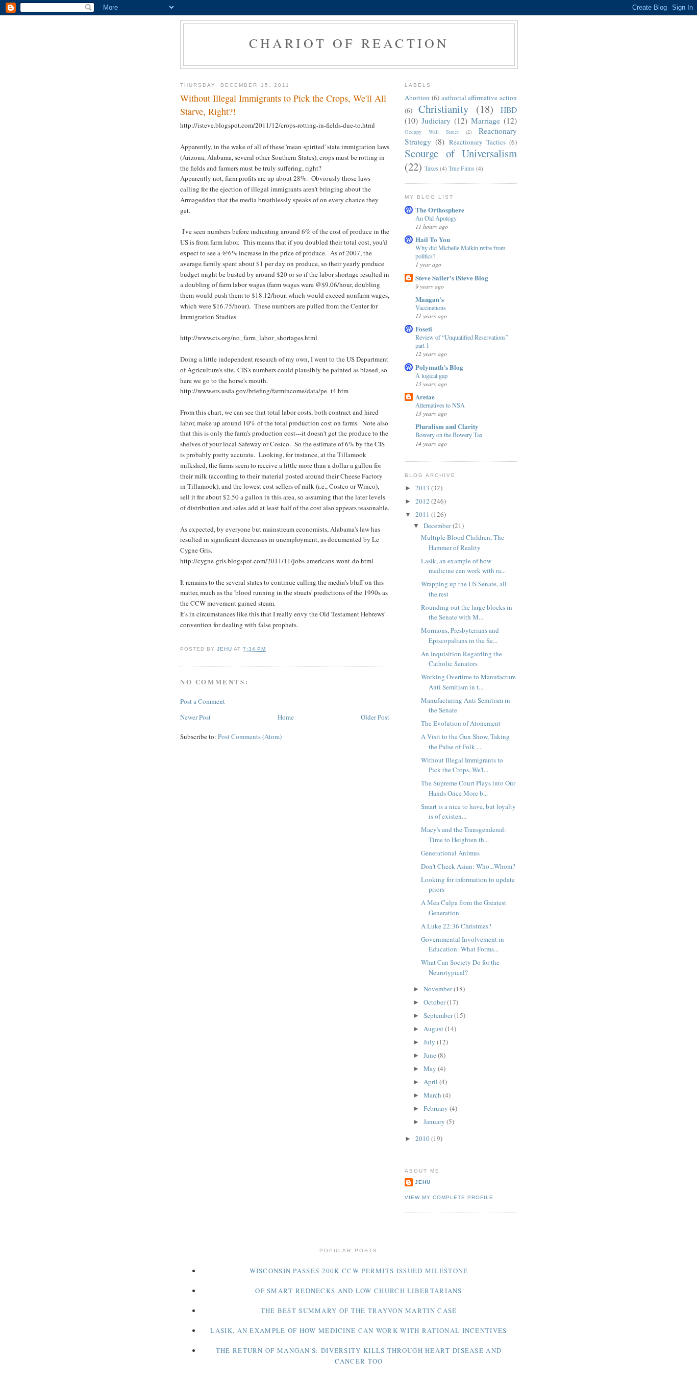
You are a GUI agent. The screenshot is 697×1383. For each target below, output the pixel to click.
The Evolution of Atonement (461, 723)
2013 (423, 487)
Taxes (431, 168)
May (431, 1068)
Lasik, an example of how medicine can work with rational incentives (358, 1330)
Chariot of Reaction (349, 43)
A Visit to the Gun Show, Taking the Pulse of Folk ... (465, 741)
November (439, 988)
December (438, 525)
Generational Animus (450, 852)
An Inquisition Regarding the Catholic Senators (461, 659)
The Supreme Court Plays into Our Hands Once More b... (468, 788)
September (439, 1015)
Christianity (443, 109)
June (431, 1055)
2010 (423, 1138)
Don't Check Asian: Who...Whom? (468, 866)
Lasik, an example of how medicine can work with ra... (463, 566)
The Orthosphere (439, 209)
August (434, 1028)
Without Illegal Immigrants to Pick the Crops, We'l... (462, 765)
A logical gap (431, 375)
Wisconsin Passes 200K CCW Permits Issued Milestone (359, 1270)
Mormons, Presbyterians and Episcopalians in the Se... (460, 635)
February (437, 1108)
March (433, 1095)
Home (286, 717)
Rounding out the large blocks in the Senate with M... (466, 612)
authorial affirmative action (479, 97)
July (430, 1041)
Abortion (417, 97)
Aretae (425, 396)
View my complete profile (449, 1197)
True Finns (462, 168)
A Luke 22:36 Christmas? (456, 926)
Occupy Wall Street (432, 131)
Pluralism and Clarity (447, 426)
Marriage (485, 120)
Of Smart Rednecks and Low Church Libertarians (358, 1290)
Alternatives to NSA (440, 405)
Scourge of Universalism (461, 153)
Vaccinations (430, 307)
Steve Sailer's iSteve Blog (451, 277)
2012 (423, 501)
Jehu (423, 1182)
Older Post (375, 717)
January (435, 1121)
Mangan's (429, 299)
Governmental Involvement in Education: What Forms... (462, 944)
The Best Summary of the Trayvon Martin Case (359, 1310)
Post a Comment (202, 701)
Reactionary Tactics (477, 142)
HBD (509, 110)
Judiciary (436, 120)
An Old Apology (436, 218)
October (435, 1002)
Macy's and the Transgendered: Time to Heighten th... (463, 834)
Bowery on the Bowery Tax (449, 435)
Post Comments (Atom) (250, 736)
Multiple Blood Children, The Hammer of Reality (462, 542)
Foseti (423, 328)
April (431, 1081)
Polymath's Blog (439, 367)
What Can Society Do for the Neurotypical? (460, 967)
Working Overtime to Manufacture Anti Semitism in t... (468, 682)
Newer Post (195, 717)
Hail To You (432, 239)
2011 (423, 514)
